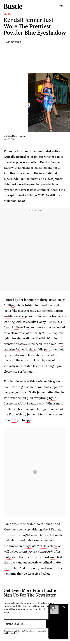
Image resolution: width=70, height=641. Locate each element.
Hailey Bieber (46, 322)
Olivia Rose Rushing (16, 135)
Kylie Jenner (37, 392)
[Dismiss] (64, 607)
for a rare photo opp (17, 420)
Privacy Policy (13, 633)
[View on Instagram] (35, 472)
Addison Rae (20, 327)
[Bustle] (13, 6)
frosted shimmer (38, 190)
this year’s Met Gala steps (40, 546)
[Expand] (52, 607)
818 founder (29, 179)
